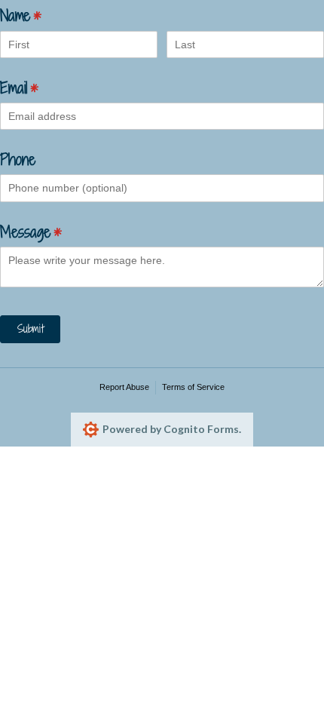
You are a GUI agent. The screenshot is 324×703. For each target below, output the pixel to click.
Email (39, 86)
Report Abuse (124, 386)
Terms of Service (193, 386)
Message (51, 230)
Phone (17, 159)
